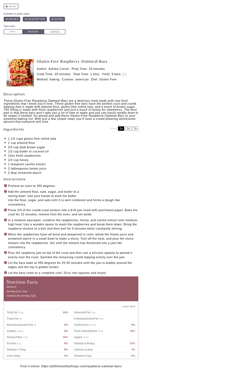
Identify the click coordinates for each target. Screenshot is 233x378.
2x (128, 128)
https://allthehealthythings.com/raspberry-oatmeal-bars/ (81, 366)
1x (121, 128)
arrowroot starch (30, 172)
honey (24, 160)
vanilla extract (36, 164)
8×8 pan (76, 210)
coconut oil (41, 151)
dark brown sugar (32, 147)
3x (135, 128)
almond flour (26, 142)
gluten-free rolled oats (40, 138)
